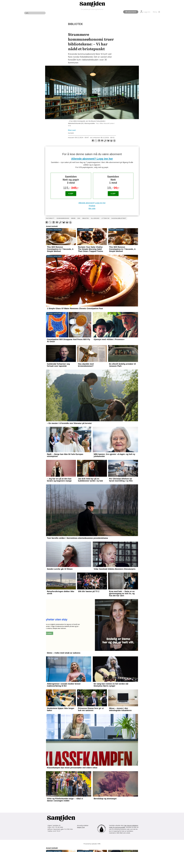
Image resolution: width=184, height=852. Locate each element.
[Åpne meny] (156, 12)
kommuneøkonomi (63, 218)
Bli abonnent (130, 12)
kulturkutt (50, 218)
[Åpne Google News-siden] (114, 140)
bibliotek (85, 218)
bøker (73, 218)
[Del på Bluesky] (108, 140)
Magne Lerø (81, 827)
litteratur (105, 218)
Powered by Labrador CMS (92, 844)
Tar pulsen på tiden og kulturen (92, 9)
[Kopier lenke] (105, 140)
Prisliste (92, 206)
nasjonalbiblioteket (118, 218)
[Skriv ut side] (111, 140)
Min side (92, 208)
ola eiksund (95, 218)
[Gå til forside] (92, 4)
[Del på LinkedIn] (99, 140)
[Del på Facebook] (92, 140)
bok (79, 218)
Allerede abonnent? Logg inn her (92, 158)
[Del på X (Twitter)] (95, 140)
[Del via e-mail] (102, 140)
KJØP (70, 194)
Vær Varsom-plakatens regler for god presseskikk (123, 826)
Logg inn (146, 12)
